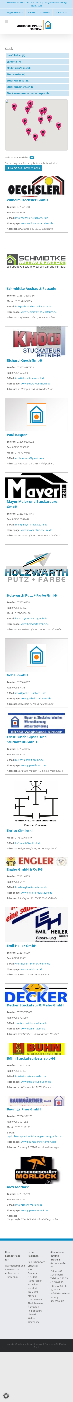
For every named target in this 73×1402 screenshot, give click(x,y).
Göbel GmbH (17, 675)
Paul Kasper (17, 434)
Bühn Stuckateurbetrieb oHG (31, 1058)
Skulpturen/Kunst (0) (19, 68)
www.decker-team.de (33, 1028)
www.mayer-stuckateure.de (36, 530)
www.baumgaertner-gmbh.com (39, 1141)
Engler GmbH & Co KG (25, 869)
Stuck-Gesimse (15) (18, 80)
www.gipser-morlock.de (34, 1210)
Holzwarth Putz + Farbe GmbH (32, 595)
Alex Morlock (18, 1187)
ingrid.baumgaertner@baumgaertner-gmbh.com (34, 1136)
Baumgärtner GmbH (24, 1109)
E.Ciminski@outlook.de (28, 843)
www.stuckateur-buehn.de (36, 1081)
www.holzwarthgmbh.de (35, 624)
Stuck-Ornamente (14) (20, 86)
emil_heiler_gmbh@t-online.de (32, 963)
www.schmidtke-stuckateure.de (39, 312)
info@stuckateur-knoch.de (30, 378)
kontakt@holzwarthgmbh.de (31, 618)
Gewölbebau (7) (16, 55)
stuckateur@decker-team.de (31, 1023)
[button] (43, 133)
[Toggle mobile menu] (7, 21)
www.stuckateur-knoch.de (35, 383)
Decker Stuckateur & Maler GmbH (35, 1005)
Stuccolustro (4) (16, 74)
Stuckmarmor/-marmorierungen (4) (28, 93)
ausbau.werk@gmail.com (29, 458)
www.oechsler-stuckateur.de (37, 223)
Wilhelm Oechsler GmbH (27, 200)
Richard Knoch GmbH (24, 360)
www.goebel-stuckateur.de (36, 698)
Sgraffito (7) (14, 61)
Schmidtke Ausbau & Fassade (31, 288)
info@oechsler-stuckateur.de (31, 217)
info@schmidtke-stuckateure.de (33, 306)
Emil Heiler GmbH (21, 945)
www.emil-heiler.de (32, 969)
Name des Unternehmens (25, 167)
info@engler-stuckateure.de (31, 887)
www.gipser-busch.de (33, 765)
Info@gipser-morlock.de (28, 1204)
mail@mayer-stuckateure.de (31, 524)
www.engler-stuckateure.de (36, 892)
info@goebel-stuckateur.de (30, 693)
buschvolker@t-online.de (29, 759)
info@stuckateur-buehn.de (30, 1076)
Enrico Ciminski (20, 830)
